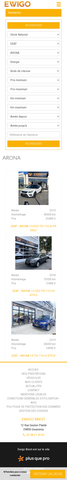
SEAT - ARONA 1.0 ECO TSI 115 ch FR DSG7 (33, 228)
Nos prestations (34, 373)
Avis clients (33, 382)
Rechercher (33, 25)
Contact (34, 390)
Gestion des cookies (33, 410)
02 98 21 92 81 (35, 435)
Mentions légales (33, 394)
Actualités (33, 386)
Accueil (33, 369)
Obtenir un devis (47, 474)
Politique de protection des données (33, 406)
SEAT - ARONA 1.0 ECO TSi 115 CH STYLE (34, 293)
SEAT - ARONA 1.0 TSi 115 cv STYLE (33, 355)
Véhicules (33, 377)
